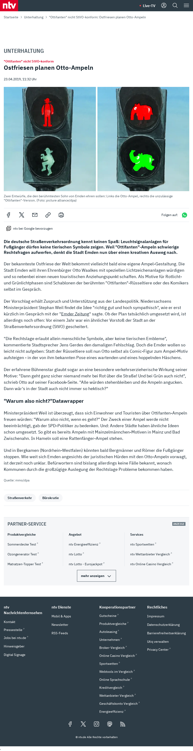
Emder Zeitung (75, 314)
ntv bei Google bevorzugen (33, 228)
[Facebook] (8, 215)
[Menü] (186, 5)
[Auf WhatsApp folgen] (184, 215)
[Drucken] (61, 215)
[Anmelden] (164, 5)
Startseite (11, 17)
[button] (96, 144)
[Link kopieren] (48, 215)
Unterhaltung (33, 17)
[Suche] (175, 5)
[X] (21, 215)
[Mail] (35, 215)
